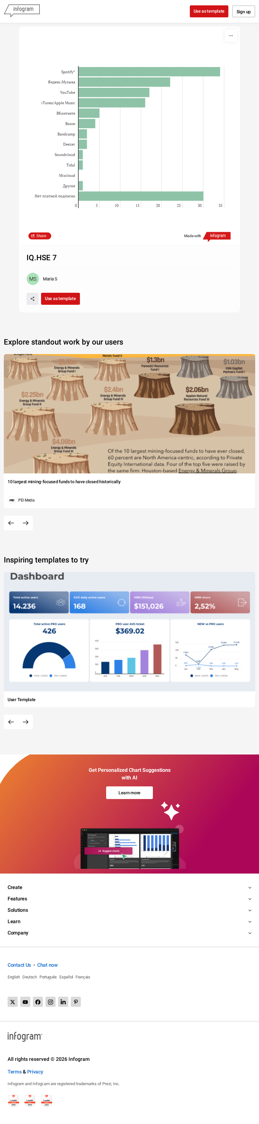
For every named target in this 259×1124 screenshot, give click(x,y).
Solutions (18, 910)
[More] (231, 36)
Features (17, 899)
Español (66, 977)
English (14, 977)
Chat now (47, 965)
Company (18, 933)
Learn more (129, 792)
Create (15, 887)
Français (82, 977)
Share (41, 236)
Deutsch (29, 977)
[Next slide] (26, 523)
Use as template (209, 11)
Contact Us (19, 965)
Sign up (244, 11)
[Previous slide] (11, 523)
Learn (14, 921)
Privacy (35, 1072)
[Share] (33, 299)
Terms (15, 1072)
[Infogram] (22, 11)
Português (48, 977)
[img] (149, 71)
